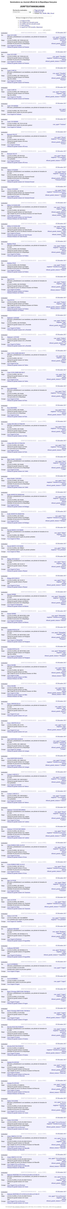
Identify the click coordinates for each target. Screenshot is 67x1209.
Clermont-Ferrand (60, 180)
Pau (64, 356)
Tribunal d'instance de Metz (14, 678)
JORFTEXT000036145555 (28, 32)
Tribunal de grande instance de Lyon (17, 715)
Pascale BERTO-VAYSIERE (15, 530)
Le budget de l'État (25, 21)
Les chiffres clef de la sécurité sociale (30, 24)
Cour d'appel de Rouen (13, 145)
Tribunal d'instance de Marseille (16, 1150)
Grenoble (62, 777)
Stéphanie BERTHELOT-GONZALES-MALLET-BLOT (23, 1175)
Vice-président (61, 139)
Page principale (39, 10)
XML (48, 13)
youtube (33, 27)
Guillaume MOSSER (13, 929)
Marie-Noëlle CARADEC (14, 459)
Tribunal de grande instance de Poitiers (17, 256)
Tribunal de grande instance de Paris (17, 400)
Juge (64, 75)
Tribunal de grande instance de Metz (17, 677)
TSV (40, 13)
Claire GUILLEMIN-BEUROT (16, 353)
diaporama (39, 27)
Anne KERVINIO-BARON (15, 739)
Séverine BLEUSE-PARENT (15, 1027)
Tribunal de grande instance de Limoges (18, 751)
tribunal (64, 42)
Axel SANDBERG (12, 964)
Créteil (63, 469)
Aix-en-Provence (63, 1102)
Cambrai (63, 819)
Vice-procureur (61, 393)
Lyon (64, 706)
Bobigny (63, 504)
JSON (44, 13)
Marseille (62, 1146)
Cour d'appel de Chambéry (14, 921)
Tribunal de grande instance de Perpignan (18, 641)
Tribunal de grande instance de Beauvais (18, 1074)
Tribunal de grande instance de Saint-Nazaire (19, 217)
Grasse (63, 1111)
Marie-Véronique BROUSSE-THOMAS (18, 991)
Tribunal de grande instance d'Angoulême (18, 941)
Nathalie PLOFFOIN (13, 1062)
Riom (63, 172)
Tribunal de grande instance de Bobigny (18, 506)
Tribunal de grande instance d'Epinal (17, 571)
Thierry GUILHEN (12, 170)
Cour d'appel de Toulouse (14, 114)
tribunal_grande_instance (58, 43)
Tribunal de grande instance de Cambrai (18, 821)
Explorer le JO (38, 12)
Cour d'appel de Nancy (13, 569)
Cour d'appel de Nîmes (13, 539)
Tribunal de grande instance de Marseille (18, 1148)
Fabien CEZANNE (12, 1101)
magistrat (55, 38)
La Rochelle (63, 326)
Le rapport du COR (25, 27)
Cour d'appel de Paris (13, 399)
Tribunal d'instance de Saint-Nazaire (17, 219)
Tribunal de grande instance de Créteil (17, 471)
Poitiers (63, 246)
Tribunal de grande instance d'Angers (17, 1003)
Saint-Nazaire (61, 213)
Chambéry (62, 918)
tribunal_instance (56, 215)
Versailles (62, 37)
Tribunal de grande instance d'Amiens (17, 1039)
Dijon (63, 882)
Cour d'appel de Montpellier (15, 604)
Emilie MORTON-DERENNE (15, 494)
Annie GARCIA (11, 70)
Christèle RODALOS (13, 629)
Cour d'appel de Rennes (13, 215)
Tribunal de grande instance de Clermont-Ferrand (20, 182)
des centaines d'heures (19, 1207)
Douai (63, 812)
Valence (63, 783)
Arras (63, 855)
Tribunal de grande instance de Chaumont (18, 892)
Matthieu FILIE (11, 244)
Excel (52, 13)
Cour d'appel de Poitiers (13, 254)
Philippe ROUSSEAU (13, 559)
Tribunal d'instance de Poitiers (15, 293)
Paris (64, 391)
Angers (63, 968)
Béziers (63, 604)
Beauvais (62, 1071)
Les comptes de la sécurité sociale (29, 22)
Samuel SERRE (11, 594)
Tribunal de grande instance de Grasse (17, 1113)
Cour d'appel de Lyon (13, 714)
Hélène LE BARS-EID (13, 205)
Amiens (63, 1029)
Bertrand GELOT (12, 134)
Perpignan (62, 639)
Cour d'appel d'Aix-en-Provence (16, 1111)
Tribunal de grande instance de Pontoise (18, 47)
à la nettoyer (58, 1207)
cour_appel (56, 37)
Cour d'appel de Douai (13, 820)
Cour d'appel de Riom (13, 180)
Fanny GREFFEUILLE (13, 703)
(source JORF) (42, 32)
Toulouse (62, 111)
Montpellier (62, 596)
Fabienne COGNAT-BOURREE (16, 810)
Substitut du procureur (62, 39)
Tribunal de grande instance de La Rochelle (19, 330)
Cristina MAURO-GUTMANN (16, 424)
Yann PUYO (10, 279)
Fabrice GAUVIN (12, 916)
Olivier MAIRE (11, 665)
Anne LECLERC (12, 35)
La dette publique (24, 25)
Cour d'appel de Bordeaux (14, 939)
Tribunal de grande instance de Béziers (17, 606)
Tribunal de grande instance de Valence (18, 786)
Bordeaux (62, 931)
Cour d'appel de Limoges (14, 749)
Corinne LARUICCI (13, 774)
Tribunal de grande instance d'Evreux (17, 146)
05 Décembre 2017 (61, 32)
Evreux (63, 143)
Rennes (63, 207)
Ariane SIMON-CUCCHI (14, 1136)
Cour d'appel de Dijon (13, 891)
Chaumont (62, 890)
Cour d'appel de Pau (12, 363)
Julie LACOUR (11, 880)
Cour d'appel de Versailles (14, 45)
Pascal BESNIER (12, 388)
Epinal (63, 568)
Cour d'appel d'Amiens (13, 1037)
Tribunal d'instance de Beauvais (16, 1076)
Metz (64, 668)
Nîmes (63, 533)
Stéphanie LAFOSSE (13, 318)
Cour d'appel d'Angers (13, 971)
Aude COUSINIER (12, 106)
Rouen (63, 137)
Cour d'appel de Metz (13, 675)
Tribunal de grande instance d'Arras (17, 857)
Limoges (63, 741)
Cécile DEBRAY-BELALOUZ (16, 845)
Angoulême (62, 938)
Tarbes (63, 362)
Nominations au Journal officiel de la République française (33, 2)
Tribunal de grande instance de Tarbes (17, 365)
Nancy (63, 562)
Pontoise (63, 45)
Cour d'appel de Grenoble (14, 785)
